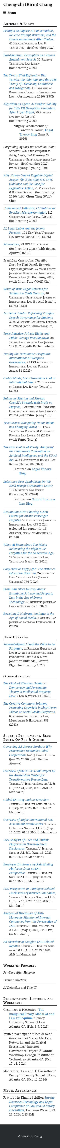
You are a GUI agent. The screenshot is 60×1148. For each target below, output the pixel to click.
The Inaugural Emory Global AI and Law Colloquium (31, 1014)
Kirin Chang (34, 1136)
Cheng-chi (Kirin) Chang (27, 4)
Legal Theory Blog (36, 132)
